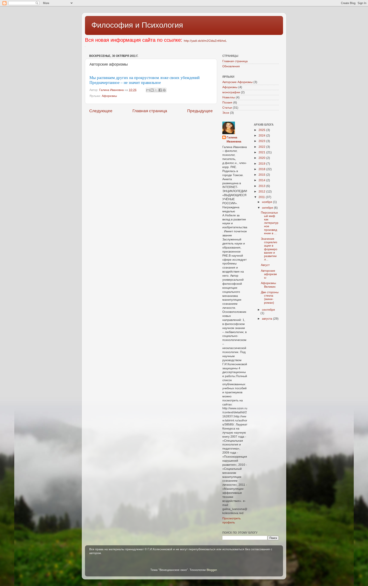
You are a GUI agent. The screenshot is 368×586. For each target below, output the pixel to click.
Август (265, 265)
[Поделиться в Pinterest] (164, 90)
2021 (262, 152)
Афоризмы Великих (268, 285)
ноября (267, 202)
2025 (262, 130)
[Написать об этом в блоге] (152, 90)
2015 (262, 174)
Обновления (231, 66)
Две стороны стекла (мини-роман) (270, 297)
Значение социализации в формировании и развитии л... (269, 249)
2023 (262, 141)
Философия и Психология (137, 25)
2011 (262, 197)
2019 (262, 163)
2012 (262, 191)
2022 (262, 146)
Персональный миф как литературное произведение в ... (269, 223)
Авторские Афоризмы (237, 82)
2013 (262, 186)
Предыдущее (200, 111)
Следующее (100, 111)
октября (268, 207)
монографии (231, 92)
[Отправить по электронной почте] (148, 90)
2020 (262, 157)
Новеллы (228, 97)
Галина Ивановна (234, 139)
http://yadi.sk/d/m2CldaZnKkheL (205, 40)
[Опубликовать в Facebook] (160, 90)
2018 (262, 169)
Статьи (227, 107)
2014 (262, 180)
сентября (268, 309)
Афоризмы (109, 96)
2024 (262, 135)
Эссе (225, 112)
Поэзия (227, 102)
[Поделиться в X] (156, 90)
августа (267, 318)
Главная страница (149, 111)
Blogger (212, 570)
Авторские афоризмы (269, 274)
